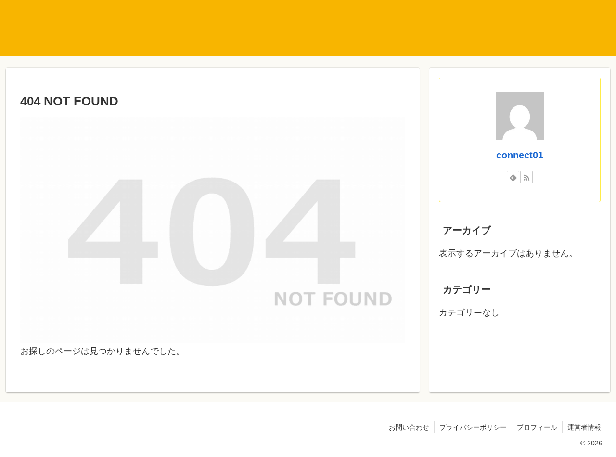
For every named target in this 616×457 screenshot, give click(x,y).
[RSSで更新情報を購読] (526, 177)
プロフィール (537, 427)
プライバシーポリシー (473, 427)
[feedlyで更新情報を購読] (513, 177)
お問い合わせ (409, 427)
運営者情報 (584, 427)
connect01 (519, 155)
